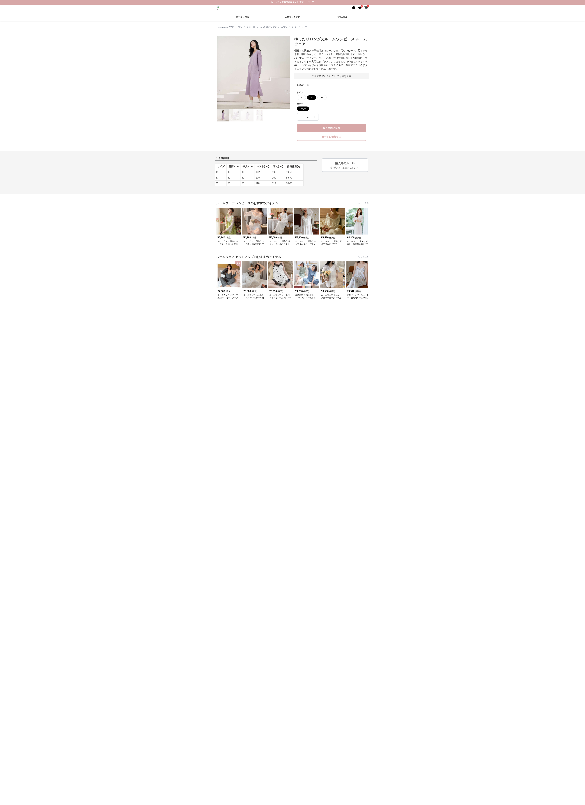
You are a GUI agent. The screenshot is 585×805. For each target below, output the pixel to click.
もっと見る (363, 203)
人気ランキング (292, 16)
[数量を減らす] (301, 117)
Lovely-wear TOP (225, 27)
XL (322, 97)
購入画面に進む (331, 127)
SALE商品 (342, 16)
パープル (303, 108)
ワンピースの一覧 (246, 27)
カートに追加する (331, 136)
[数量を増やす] (314, 117)
